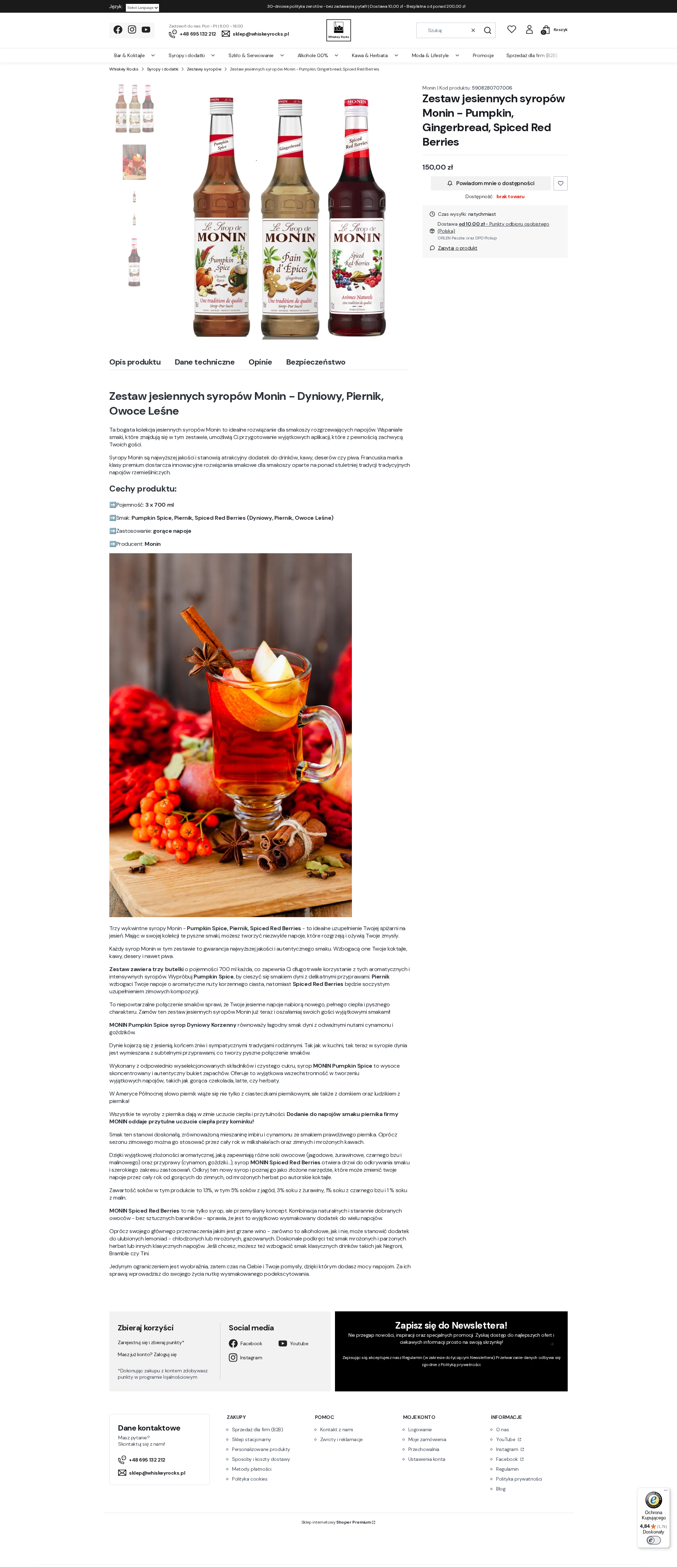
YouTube (506, 1439)
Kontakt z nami (336, 1429)
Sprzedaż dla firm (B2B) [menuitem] (531, 55)
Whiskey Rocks (124, 69)
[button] (487, 30)
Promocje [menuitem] (483, 55)
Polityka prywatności (519, 1479)
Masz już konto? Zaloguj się (147, 1354)
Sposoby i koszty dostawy (261, 1459)
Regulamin (412, 1357)
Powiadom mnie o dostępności (495, 183)
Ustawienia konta (426, 1459)
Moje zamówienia (427, 1439)
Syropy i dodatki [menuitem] (187, 55)
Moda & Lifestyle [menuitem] (430, 55)
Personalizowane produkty (261, 1449)
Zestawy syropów (204, 69)
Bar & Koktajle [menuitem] (129, 55)
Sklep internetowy (336, 1522)
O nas (502, 1429)
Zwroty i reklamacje (341, 1439)
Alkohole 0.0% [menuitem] (313, 55)
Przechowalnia (424, 1449)
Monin (429, 88)
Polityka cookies (249, 1479)
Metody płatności (251, 1469)
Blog (500, 1489)
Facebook (251, 1343)
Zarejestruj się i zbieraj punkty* (151, 1342)
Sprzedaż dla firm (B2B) (257, 1429)
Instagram (251, 1357)
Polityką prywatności (461, 1364)
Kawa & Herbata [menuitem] (370, 55)
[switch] (654, 1540)
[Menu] (665, 1492)
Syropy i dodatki (162, 69)
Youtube (299, 1343)
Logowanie (420, 1429)
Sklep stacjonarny (251, 1439)
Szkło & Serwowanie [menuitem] (250, 55)
